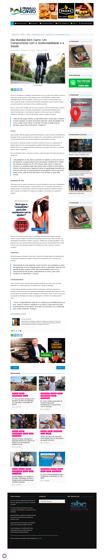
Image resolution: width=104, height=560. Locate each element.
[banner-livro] (38, 350)
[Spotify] (20, 331)
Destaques (15, 393)
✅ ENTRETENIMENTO (62, 23)
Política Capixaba (45, 398)
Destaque (15, 469)
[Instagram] (14, 331)
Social (41, 50)
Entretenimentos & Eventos (78, 134)
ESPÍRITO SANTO (17, 395)
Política (31, 433)
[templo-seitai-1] (30, 214)
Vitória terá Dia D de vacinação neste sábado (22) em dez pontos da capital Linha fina (52, 438)
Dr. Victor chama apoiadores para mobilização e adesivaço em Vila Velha (52, 476)
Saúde (37, 50)
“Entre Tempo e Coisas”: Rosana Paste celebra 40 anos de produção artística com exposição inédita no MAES (80, 173)
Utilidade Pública (57, 431)
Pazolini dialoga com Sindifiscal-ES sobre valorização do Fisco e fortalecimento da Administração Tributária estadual (22, 530)
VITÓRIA (45, 50)
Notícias (33, 50)
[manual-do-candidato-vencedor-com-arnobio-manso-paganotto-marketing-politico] (80, 56)
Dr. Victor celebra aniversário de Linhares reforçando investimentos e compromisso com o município (23, 509)
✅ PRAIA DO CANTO (21, 23)
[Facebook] (16, 331)
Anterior (15, 367)
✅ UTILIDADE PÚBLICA (47, 23)
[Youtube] (12, 331)
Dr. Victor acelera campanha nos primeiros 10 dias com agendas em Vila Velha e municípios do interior (23, 502)
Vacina (42, 433)
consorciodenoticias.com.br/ (28, 327)
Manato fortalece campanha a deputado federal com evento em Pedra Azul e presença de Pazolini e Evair (23, 517)
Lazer (29, 50)
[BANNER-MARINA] (80, 112)
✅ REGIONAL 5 (33, 23)
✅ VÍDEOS (74, 23)
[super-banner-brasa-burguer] (66, 11)
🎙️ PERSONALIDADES (85, 23)
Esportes (25, 50)
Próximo (60, 367)
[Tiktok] (18, 331)
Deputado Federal (45, 393)
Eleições (22, 393)
